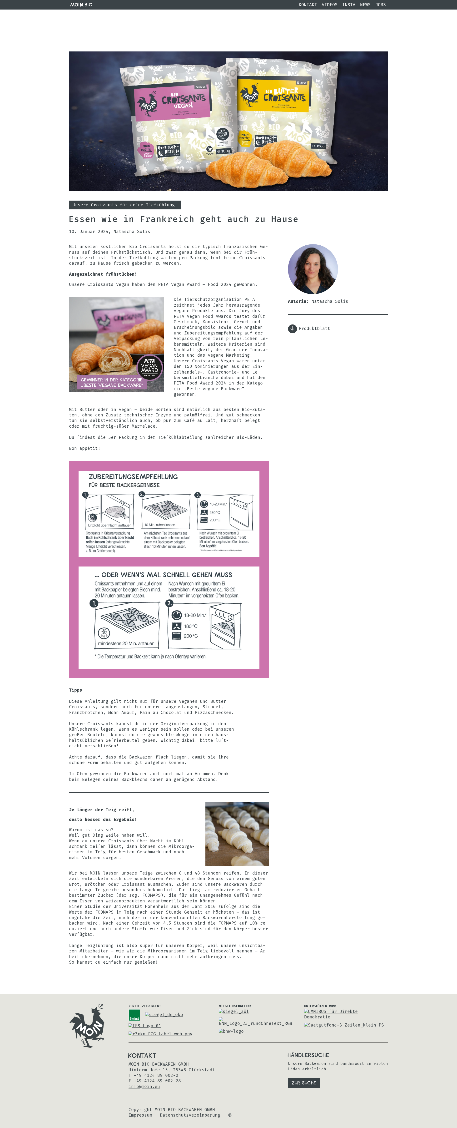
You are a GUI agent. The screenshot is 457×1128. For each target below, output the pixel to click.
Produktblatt (314, 328)
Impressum (140, 1115)
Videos (330, 5)
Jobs (380, 5)
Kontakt (308, 5)
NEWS (365, 5)
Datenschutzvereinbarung (190, 1115)
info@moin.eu (144, 1086)
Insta (348, 5)
